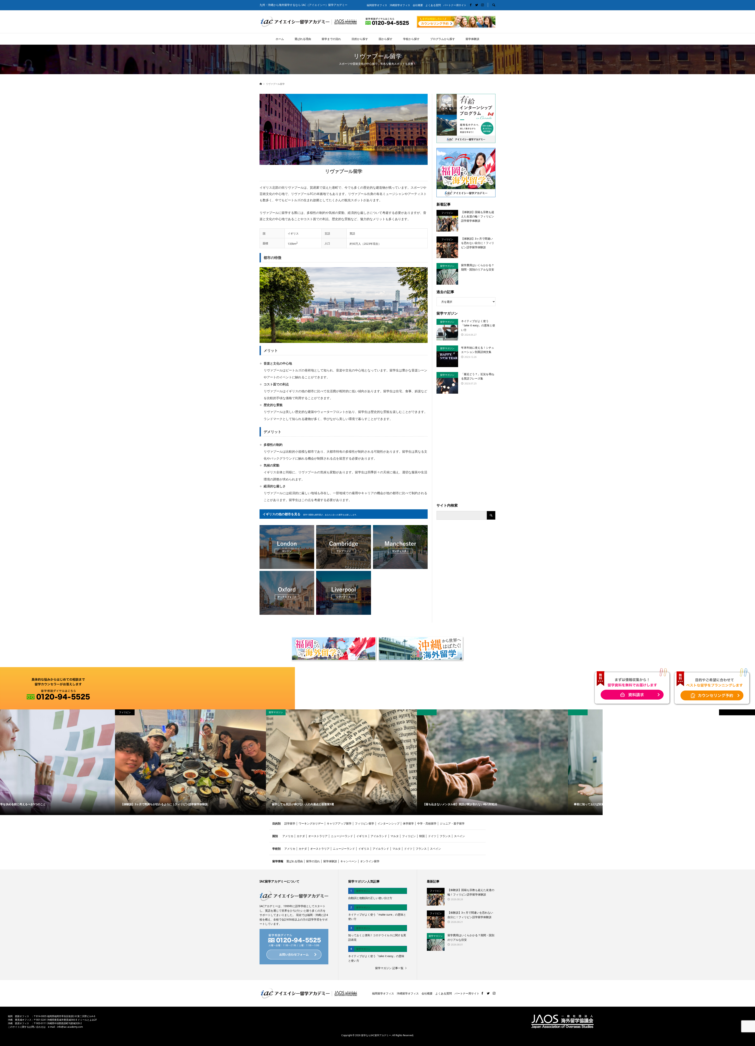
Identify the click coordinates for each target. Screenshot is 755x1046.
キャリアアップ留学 (339, 823)
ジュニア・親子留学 (452, 823)
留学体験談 (472, 39)
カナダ (301, 836)
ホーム (280, 39)
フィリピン (409, 836)
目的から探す (360, 39)
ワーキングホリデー (311, 823)
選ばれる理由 (303, 39)
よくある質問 (433, 5)
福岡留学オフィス (377, 5)
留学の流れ (313, 861)
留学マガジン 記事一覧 (389, 968)
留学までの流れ (331, 39)
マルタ (394, 836)
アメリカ (287, 836)
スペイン (459, 836)
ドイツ (432, 836)
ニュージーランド (342, 836)
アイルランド (379, 836)
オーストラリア (318, 836)
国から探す (385, 39)
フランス (445, 836)
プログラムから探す (442, 39)
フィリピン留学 (364, 823)
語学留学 (289, 823)
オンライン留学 (369, 861)
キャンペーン (348, 861)
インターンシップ (389, 823)
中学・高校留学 (426, 823)
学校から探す (411, 39)
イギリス (361, 836)
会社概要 (418, 5)
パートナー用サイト (454, 5)
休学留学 (408, 823)
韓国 (422, 836)
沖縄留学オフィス (400, 5)
